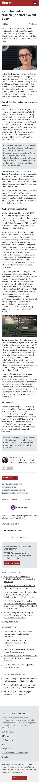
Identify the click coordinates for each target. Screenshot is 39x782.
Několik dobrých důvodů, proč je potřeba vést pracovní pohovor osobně (19, 692)
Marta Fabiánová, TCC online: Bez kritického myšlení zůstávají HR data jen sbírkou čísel (19, 579)
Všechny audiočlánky (10, 621)
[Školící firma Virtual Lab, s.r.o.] (19, 507)
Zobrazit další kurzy (19, 537)
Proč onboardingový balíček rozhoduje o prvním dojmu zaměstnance (19, 650)
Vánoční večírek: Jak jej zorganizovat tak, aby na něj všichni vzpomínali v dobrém (20, 686)
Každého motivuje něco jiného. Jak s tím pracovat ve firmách (19, 666)
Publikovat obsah (8, 740)
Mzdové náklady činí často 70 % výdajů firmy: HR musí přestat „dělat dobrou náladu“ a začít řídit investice (18, 615)
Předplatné (6, 748)
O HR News (6, 736)
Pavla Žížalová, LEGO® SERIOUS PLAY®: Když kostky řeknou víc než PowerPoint (19, 587)
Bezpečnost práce (8, 493)
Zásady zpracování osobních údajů (15, 753)
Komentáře (9, 478)
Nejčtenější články (10, 627)
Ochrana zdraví (22, 493)
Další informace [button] (16, 772)
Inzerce (4, 744)
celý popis (32, 463)
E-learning (18, 484)
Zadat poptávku (12, 563)
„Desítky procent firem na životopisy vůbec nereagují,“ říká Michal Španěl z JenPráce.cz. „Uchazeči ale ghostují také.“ (20, 594)
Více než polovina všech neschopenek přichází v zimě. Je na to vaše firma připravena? (18, 634)
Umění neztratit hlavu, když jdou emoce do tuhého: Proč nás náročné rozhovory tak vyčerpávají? (20, 658)
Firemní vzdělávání (9, 487)
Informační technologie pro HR (13, 490)
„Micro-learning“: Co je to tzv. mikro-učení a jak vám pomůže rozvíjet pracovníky (20, 679)
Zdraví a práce (7, 484)
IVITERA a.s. (20, 713)
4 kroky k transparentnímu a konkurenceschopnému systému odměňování (16, 643)
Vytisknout (33, 24)
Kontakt (5, 757)
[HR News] (7, 2)
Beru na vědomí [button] (19, 778)
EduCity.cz (23, 518)
